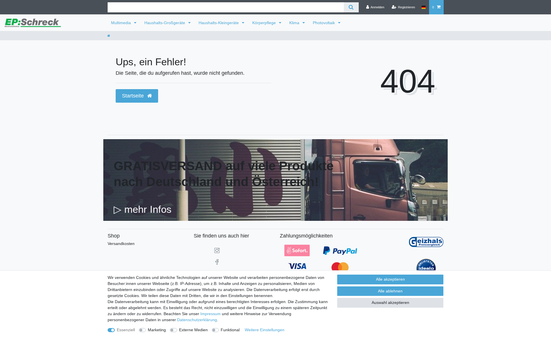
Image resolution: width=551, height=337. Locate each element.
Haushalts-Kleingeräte (219, 22)
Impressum (210, 313)
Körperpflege (264, 22)
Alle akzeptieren (390, 279)
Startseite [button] (133, 96)
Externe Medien (193, 330)
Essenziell (126, 330)
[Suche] (351, 7)
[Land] (423, 7)
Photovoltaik (324, 22)
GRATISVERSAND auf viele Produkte (223, 166)
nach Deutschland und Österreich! (216, 182)
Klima (294, 22)
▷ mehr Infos (143, 209)
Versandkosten (121, 243)
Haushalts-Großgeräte (165, 22)
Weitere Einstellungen (264, 330)
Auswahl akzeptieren (390, 302)
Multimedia (121, 22)
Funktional (230, 330)
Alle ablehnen (390, 291)
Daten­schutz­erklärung (197, 319)
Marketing (157, 330)
